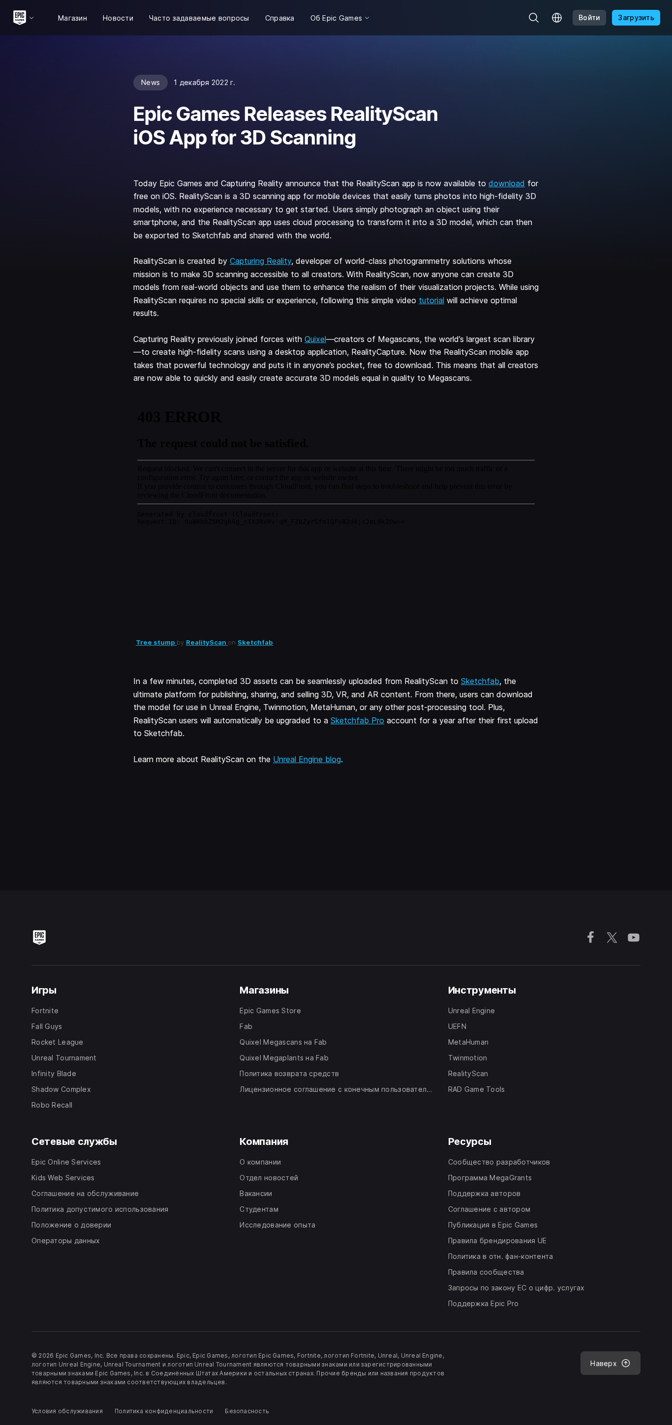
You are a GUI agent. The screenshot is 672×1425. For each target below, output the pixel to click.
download (507, 183)
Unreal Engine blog (307, 759)
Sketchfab (255, 642)
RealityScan (207, 642)
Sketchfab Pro (357, 720)
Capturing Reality (260, 261)
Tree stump (156, 642)
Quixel (315, 339)
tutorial (431, 300)
